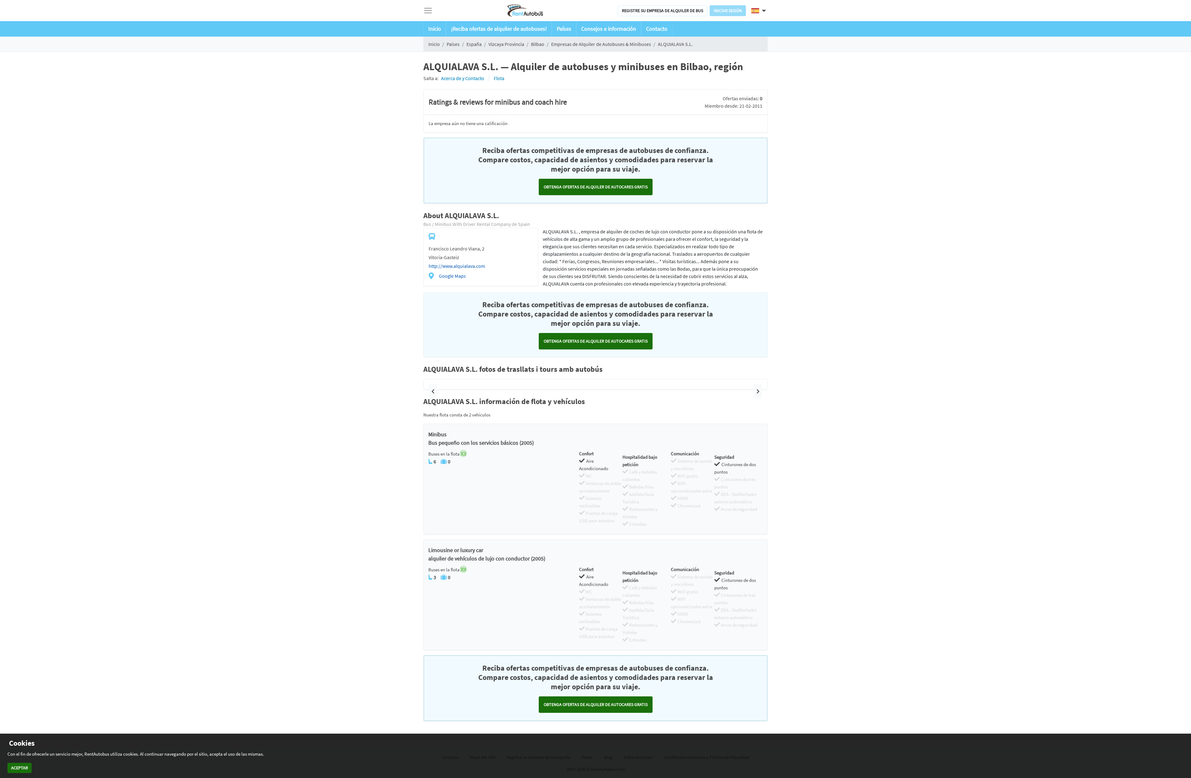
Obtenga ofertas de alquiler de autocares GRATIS (596, 187)
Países (564, 28)
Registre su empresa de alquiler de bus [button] (662, 10)
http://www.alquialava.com (457, 266)
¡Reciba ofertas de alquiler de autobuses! (499, 28)
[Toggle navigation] (428, 10)
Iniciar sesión (728, 10)
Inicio (434, 28)
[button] (433, 391)
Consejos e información (608, 28)
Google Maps (452, 276)
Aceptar (19, 768)
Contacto (656, 28)
